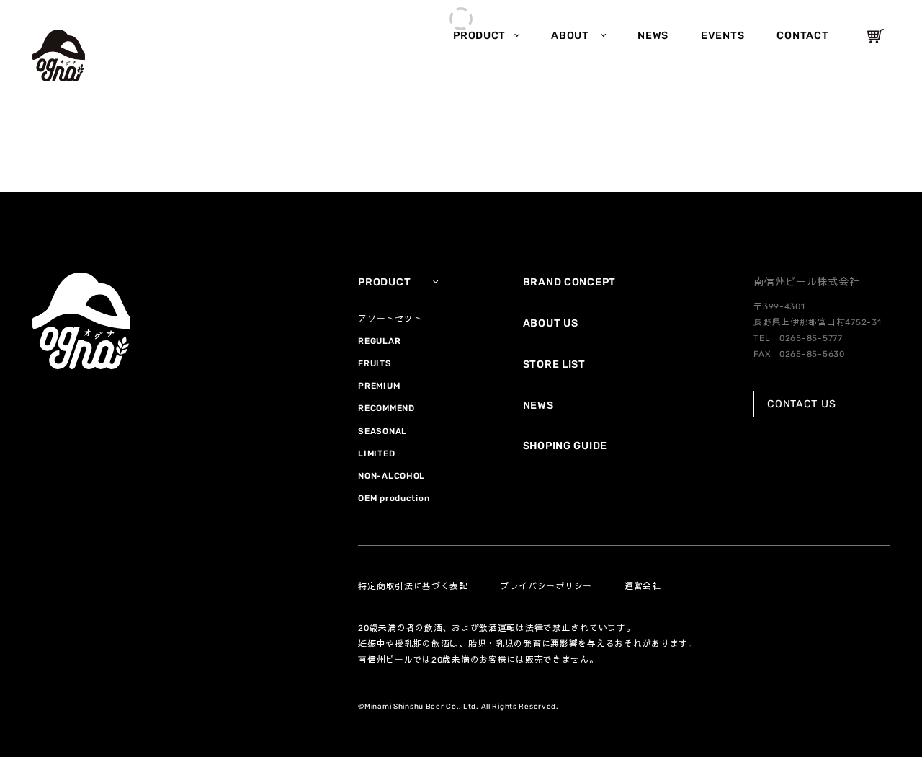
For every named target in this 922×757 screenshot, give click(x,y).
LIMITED (376, 453)
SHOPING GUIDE (565, 446)
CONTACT (802, 36)
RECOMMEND (386, 408)
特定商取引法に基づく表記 (413, 586)
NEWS (652, 36)
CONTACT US (801, 404)
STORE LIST (554, 364)
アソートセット (390, 319)
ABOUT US (550, 323)
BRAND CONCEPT (569, 282)
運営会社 (643, 586)
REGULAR (379, 341)
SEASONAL (382, 431)
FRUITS (374, 363)
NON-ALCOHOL (391, 476)
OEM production (393, 498)
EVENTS (722, 36)
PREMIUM (379, 386)
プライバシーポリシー (546, 586)
